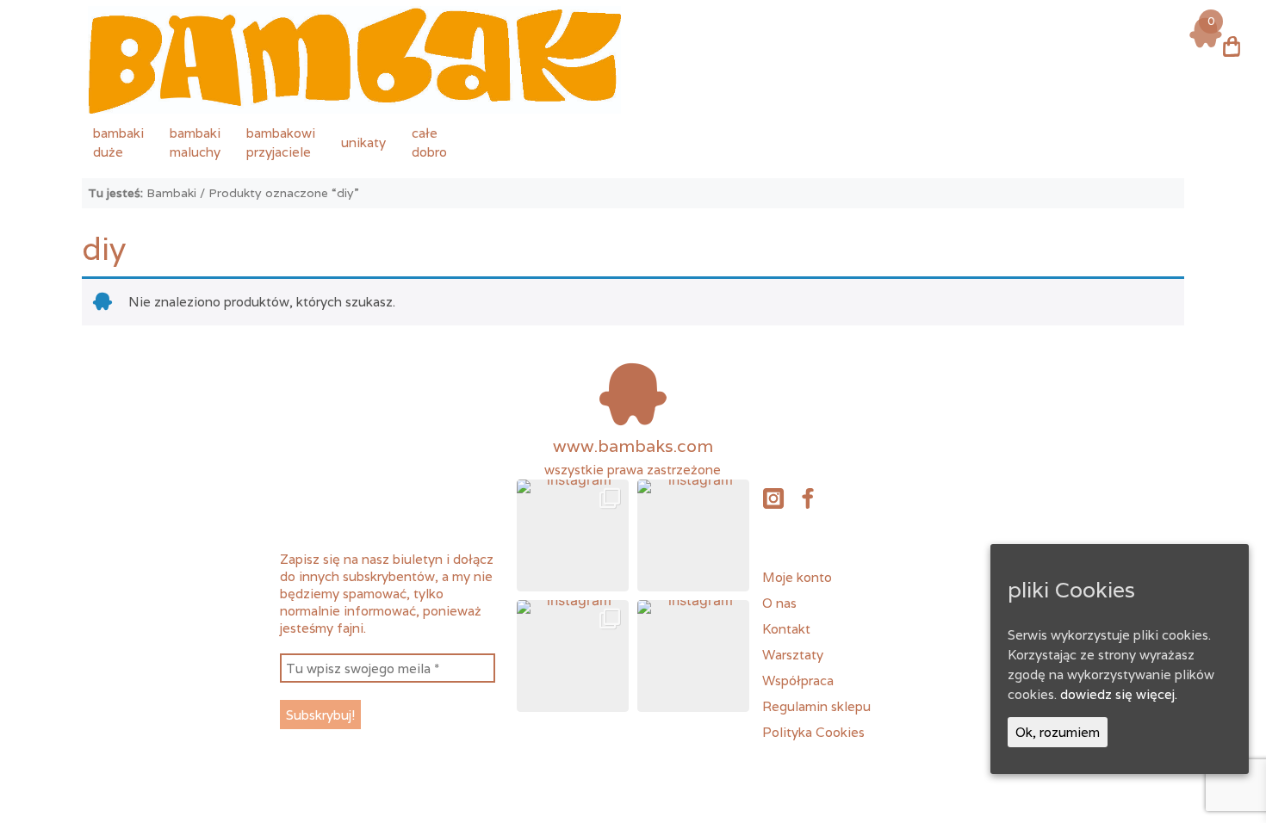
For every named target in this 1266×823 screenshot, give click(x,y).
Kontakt (786, 628)
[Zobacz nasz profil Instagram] (772, 497)
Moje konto (797, 576)
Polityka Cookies (813, 731)
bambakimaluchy (195, 142)
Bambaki (171, 193)
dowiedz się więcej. (1118, 693)
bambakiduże (118, 142)
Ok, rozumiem (1057, 731)
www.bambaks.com (633, 446)
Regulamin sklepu (816, 706)
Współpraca (798, 680)
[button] (573, 535)
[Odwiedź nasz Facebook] (808, 497)
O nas (779, 602)
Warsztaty (792, 654)
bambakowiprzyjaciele (280, 142)
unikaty (363, 142)
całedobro (429, 142)
